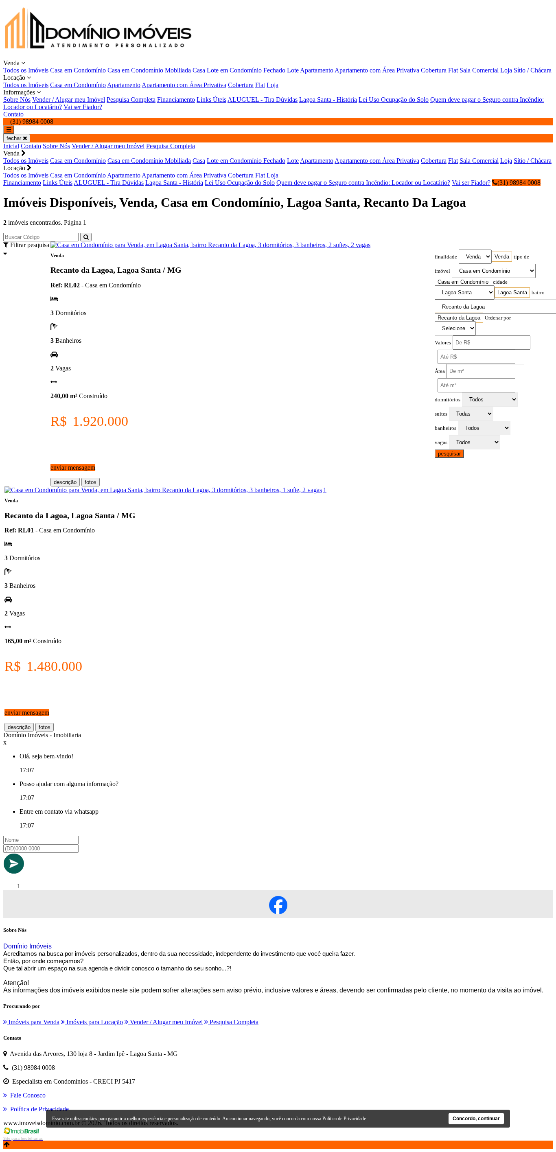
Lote (293, 70)
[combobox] (502, 257)
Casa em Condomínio (78, 70)
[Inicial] (99, 55)
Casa (199, 70)
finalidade (446, 257)
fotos (90, 482)
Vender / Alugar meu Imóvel (68, 99)
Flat (453, 70)
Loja (506, 70)
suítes (441, 414)
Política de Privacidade (344, 1118)
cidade (500, 282)
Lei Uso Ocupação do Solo (394, 99)
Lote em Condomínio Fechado (246, 70)
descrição (65, 482)
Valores (443, 343)
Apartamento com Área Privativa (377, 70)
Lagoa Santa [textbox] (512, 292)
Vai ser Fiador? (82, 106)
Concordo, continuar (476, 1118)
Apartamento (316, 70)
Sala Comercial (479, 70)
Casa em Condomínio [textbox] (463, 282)
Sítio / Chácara (533, 70)
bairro (538, 293)
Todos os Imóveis (25, 70)
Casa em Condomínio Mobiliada (149, 70)
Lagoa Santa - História (328, 99)
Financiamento (176, 99)
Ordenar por (498, 318)
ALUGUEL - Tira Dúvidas (263, 99)
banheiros (445, 428)
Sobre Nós (17, 99)
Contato (13, 114)
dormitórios (447, 400)
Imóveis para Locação (94, 1021)
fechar (15, 138)
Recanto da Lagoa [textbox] (459, 318)
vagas (441, 442)
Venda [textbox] (502, 257)
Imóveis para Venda (33, 1021)
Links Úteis (211, 99)
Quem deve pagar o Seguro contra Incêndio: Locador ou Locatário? (363, 182)
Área (440, 371)
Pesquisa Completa (131, 99)
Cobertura (434, 70)
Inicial (11, 145)
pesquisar (449, 454)
